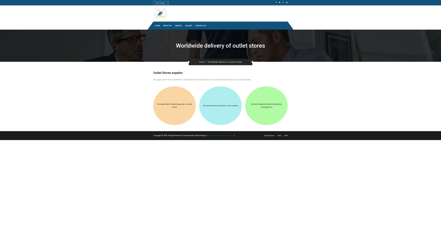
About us (167, 25)
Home (157, 25)
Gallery (188, 25)
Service (178, 25)
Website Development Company (220, 135)
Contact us (200, 25)
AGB (286, 135)
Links (279, 135)
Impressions (269, 135)
